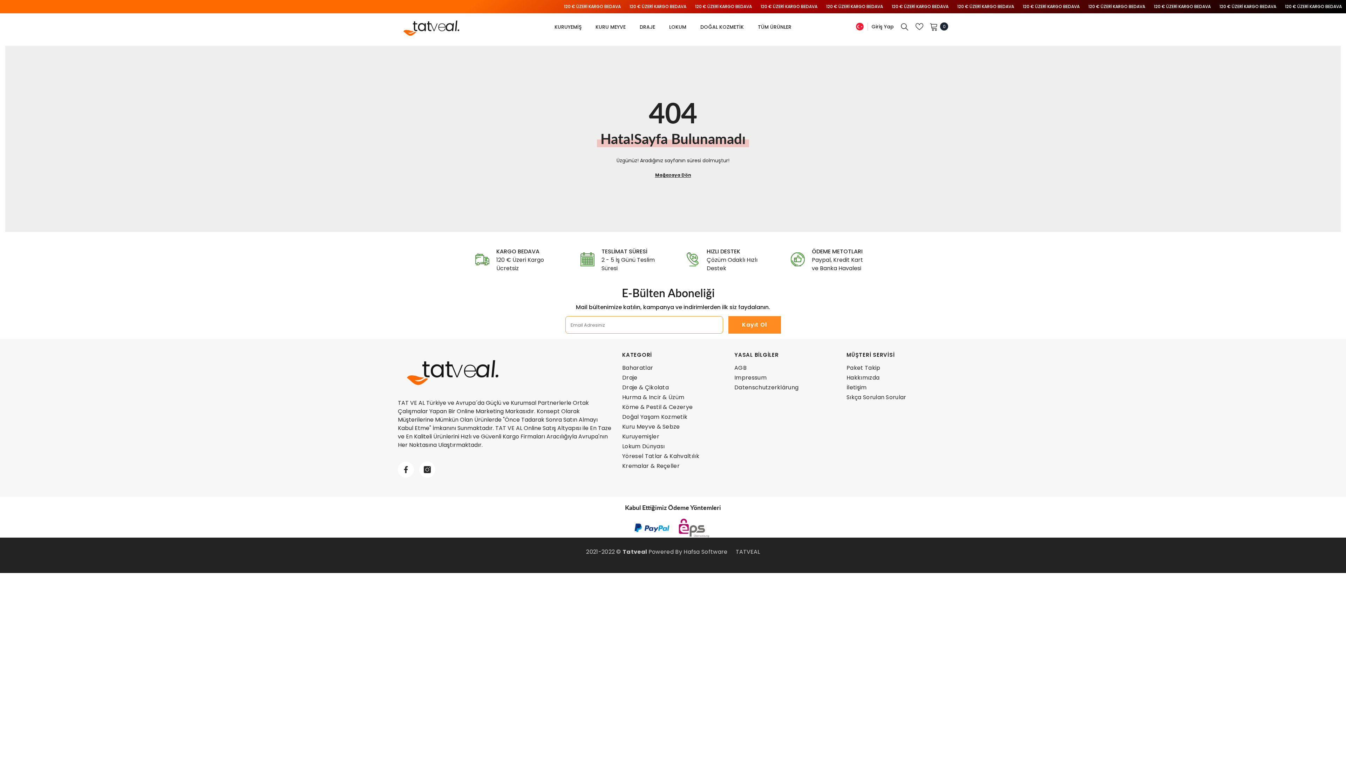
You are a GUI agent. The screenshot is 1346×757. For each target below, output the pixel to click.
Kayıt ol (754, 325)
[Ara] (904, 27)
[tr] (860, 26)
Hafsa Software (705, 552)
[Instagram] (427, 470)
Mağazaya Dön (673, 175)
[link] (515, 260)
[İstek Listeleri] (919, 26)
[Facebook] (406, 470)
